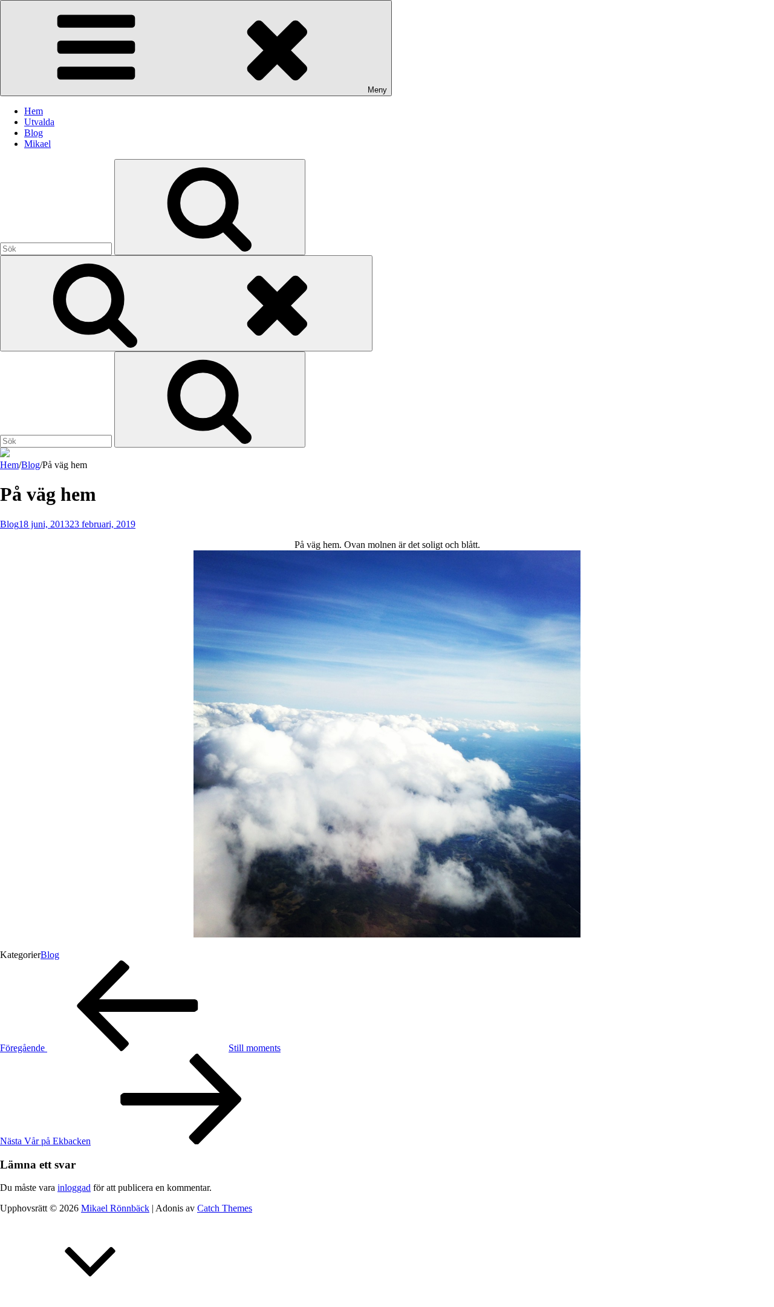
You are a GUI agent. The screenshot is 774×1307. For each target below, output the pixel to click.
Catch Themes (224, 1208)
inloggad (74, 1187)
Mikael (37, 144)
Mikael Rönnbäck (115, 1208)
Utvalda (39, 122)
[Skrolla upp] (90, 1301)
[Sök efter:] (57, 248)
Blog (33, 133)
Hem (33, 111)
